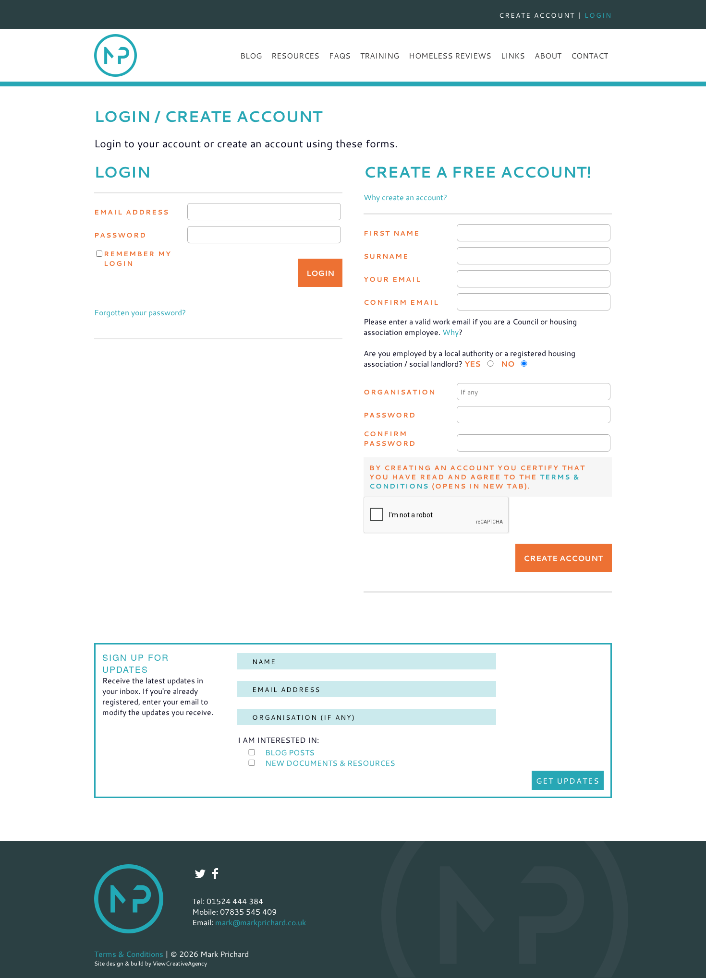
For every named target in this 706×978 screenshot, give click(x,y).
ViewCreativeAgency (180, 963)
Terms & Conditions (128, 954)
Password (120, 234)
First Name (392, 233)
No (507, 363)
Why (450, 332)
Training (379, 55)
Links (513, 55)
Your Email (392, 279)
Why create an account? (405, 197)
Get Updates (568, 780)
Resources (295, 55)
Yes (472, 363)
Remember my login (137, 258)
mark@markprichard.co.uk (260, 922)
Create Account (537, 15)
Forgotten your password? (140, 312)
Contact (589, 55)
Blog (251, 55)
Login (598, 15)
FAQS (340, 55)
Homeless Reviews (450, 55)
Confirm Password (390, 438)
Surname (386, 256)
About (548, 55)
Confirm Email (401, 302)
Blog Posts (290, 752)
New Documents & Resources (330, 763)
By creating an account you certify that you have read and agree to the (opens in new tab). (477, 477)
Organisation (400, 391)
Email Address (131, 211)
